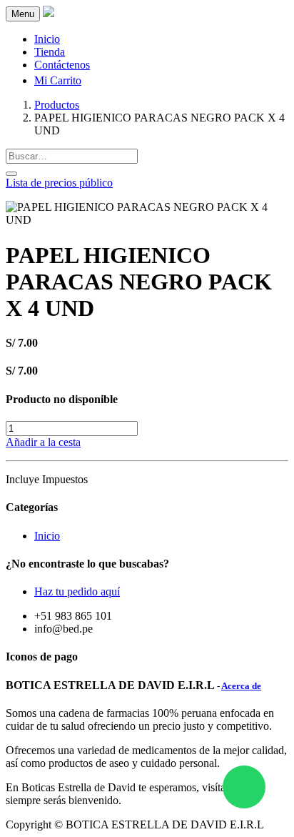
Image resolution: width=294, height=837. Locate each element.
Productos (56, 105)
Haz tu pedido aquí (77, 591)
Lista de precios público (59, 183)
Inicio (47, 536)
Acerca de (241, 685)
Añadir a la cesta (43, 442)
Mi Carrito (57, 80)
